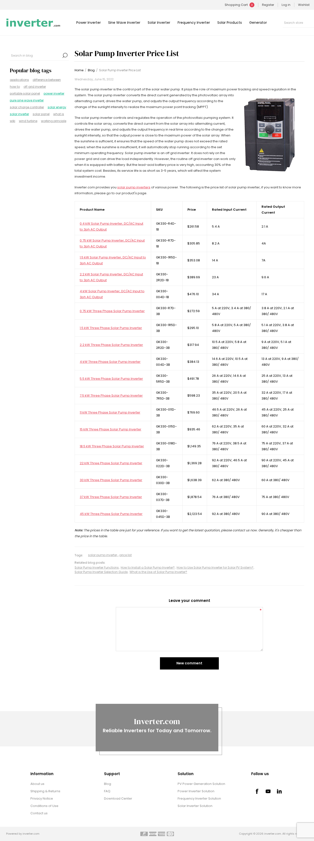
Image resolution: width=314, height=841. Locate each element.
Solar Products (229, 22)
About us (37, 783)
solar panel (41, 114)
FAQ (107, 791)
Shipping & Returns (45, 791)
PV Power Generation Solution (201, 783)
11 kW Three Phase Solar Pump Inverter (110, 412)
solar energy (57, 107)
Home (79, 70)
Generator (258, 22)
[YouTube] (268, 791)
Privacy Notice (41, 798)
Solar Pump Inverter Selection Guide (101, 572)
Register (268, 5)
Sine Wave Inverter (124, 22)
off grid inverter (35, 87)
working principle (53, 121)
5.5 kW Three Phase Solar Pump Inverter (111, 378)
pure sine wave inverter (27, 100)
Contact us (39, 813)
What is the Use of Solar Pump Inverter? (158, 572)
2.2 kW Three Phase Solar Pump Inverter (111, 344)
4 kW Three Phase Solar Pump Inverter (110, 361)
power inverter (54, 93)
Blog (107, 783)
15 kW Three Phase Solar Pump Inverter (110, 429)
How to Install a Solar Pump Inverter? (148, 567)
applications (19, 80)
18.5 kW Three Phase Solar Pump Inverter (112, 446)
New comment (189, 663)
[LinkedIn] (279, 791)
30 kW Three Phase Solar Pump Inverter (111, 480)
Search (65, 55)
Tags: (79, 555)
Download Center (118, 798)
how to (15, 87)
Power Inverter (88, 22)
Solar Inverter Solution (195, 806)
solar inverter (19, 114)
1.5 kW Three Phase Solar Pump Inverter (111, 328)
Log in (286, 5)
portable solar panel (25, 93)
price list (125, 555)
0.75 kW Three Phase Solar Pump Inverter (112, 311)
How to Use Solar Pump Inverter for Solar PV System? (215, 567)
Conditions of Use (44, 806)
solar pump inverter (102, 555)
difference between (47, 80)
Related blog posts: (90, 563)
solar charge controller (27, 107)
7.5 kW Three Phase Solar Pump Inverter (111, 395)
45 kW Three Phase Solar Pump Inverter (111, 514)
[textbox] (35, 55)
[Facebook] (257, 791)
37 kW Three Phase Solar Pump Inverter (111, 497)
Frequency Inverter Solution (199, 798)
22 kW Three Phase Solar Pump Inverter (111, 463)
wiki (12, 121)
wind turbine (28, 121)
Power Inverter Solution (196, 791)
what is (58, 114)
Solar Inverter (159, 22)
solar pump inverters (133, 187)
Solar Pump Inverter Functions (97, 567)
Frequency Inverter (194, 22)
